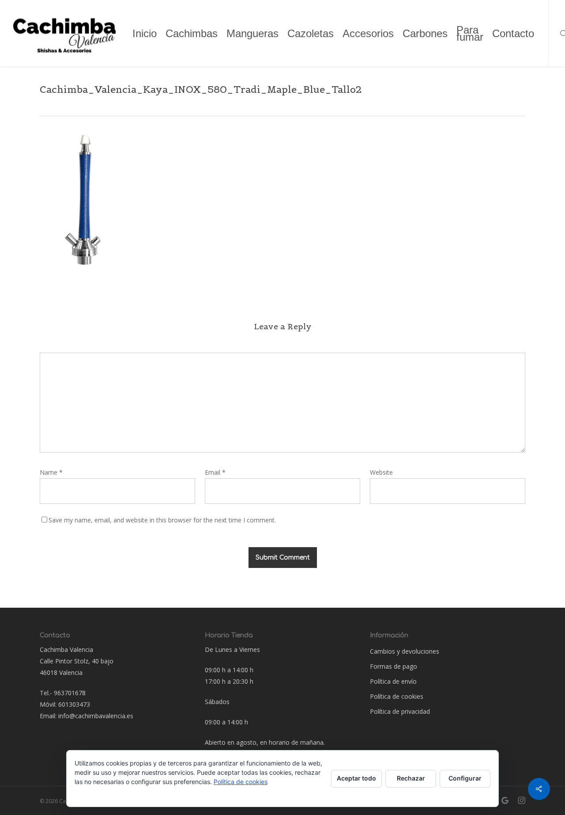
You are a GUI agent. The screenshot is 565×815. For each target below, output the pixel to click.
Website (381, 472)
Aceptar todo (356, 778)
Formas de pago (393, 666)
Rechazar (411, 778)
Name (51, 472)
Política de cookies (396, 696)
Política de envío (393, 681)
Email (215, 472)
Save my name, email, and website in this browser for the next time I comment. (162, 520)
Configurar (465, 778)
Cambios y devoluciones (404, 651)
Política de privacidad (400, 711)
